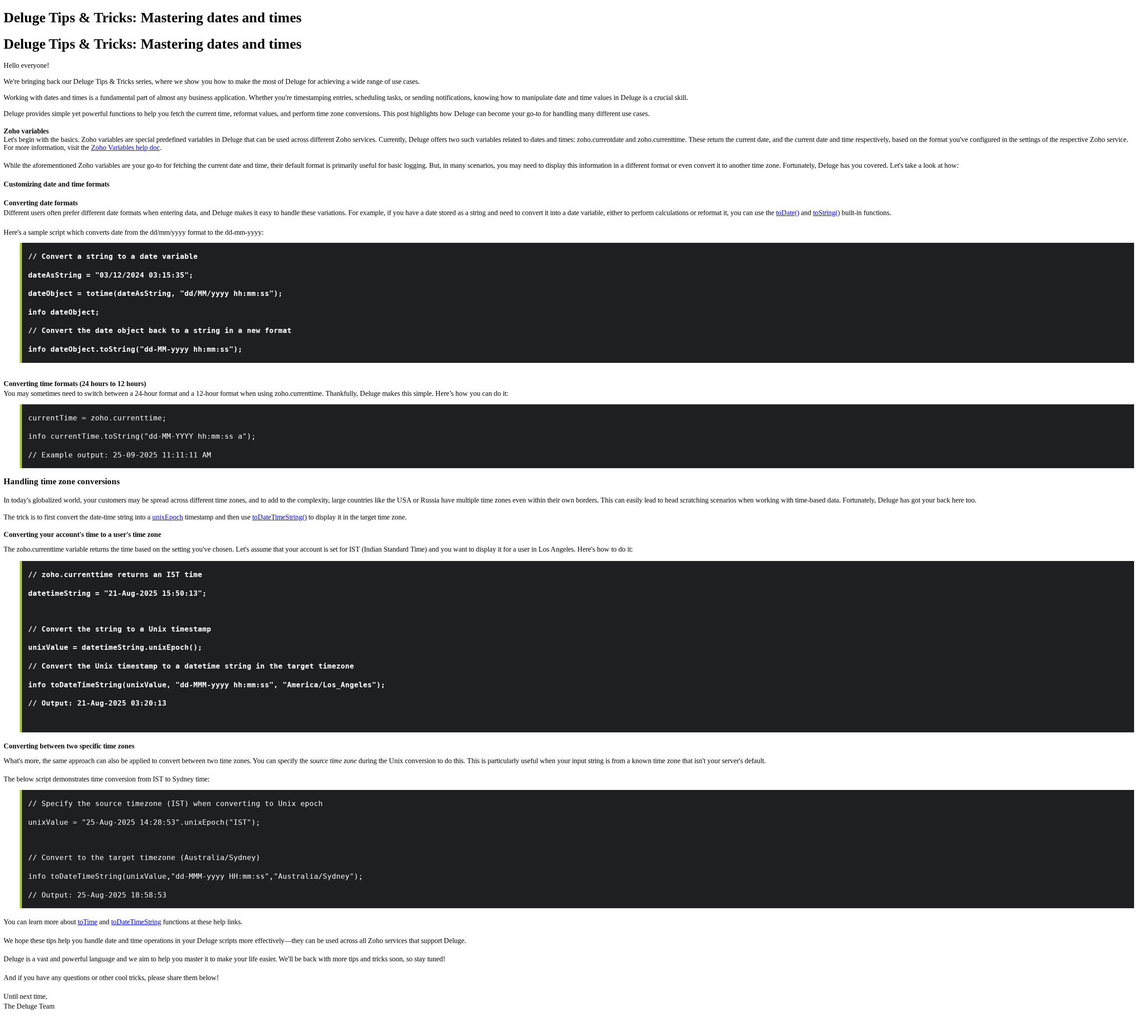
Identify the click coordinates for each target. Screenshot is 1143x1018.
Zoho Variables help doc (125, 147)
